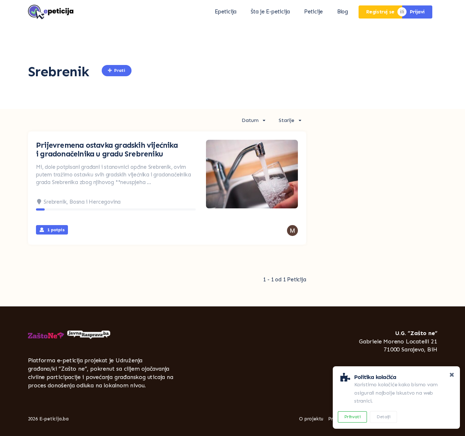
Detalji (383, 416)
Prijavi (417, 12)
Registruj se (380, 12)
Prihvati (352, 416)
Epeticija (225, 11)
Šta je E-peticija (270, 11)
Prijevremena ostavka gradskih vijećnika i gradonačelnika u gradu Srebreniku (107, 149)
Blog (342, 11)
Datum (250, 120)
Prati (119, 70)
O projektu (311, 418)
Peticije (313, 11)
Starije (286, 120)
